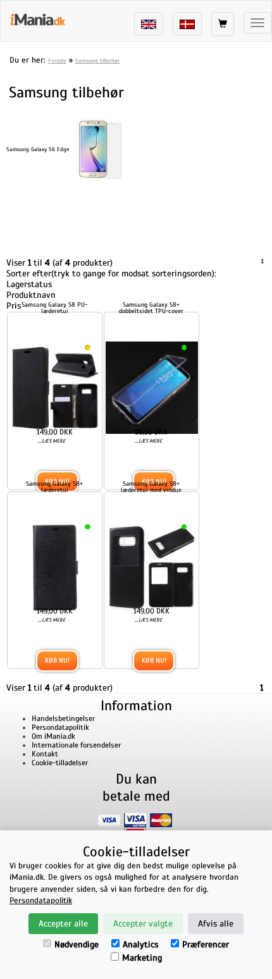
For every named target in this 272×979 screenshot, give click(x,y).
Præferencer (205, 944)
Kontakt (45, 817)
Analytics (140, 944)
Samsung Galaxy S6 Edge (38, 149)
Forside (57, 61)
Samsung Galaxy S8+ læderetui (63, 517)
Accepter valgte (143, 923)
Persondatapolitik (60, 790)
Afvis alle (215, 923)
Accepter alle (63, 923)
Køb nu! (65, 722)
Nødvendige (76, 944)
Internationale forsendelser (76, 808)
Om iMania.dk (53, 799)
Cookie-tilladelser (60, 826)
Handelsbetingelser (63, 781)
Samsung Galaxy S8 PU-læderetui (63, 307)
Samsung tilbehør (97, 61)
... (60, 463)
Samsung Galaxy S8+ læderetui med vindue (176, 517)
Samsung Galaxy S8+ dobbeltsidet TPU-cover (176, 307)
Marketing (142, 957)
